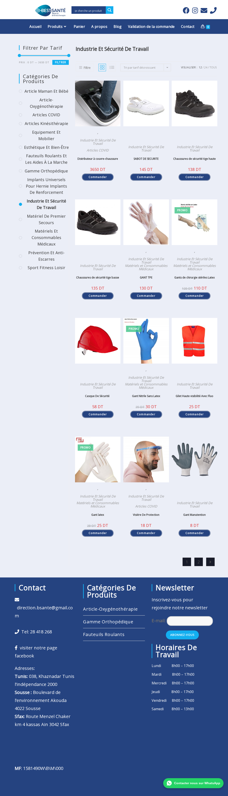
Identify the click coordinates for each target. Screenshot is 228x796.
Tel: (35, 632)
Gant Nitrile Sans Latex (146, 396)
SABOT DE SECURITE (146, 159)
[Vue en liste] (112, 67)
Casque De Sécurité (97, 396)
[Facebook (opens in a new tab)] (186, 10)
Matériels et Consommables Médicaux (146, 267)
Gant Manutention (194, 515)
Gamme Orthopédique (46, 171)
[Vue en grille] (102, 67)
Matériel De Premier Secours (46, 219)
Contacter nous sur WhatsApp (197, 783)
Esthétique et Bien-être (46, 147)
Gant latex (97, 515)
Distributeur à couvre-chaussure (97, 159)
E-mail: (159, 621)
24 (205, 67)
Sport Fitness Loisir (46, 267)
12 (200, 67)
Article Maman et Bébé (46, 91)
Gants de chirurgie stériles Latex (194, 277)
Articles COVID (98, 150)
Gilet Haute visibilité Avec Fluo (194, 396)
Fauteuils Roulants (103, 634)
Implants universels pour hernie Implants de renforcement (46, 186)
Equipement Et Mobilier (46, 135)
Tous (213, 67)
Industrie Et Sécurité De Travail (98, 142)
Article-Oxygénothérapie (46, 103)
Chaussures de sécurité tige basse (97, 277)
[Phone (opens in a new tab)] (213, 10)
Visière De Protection (146, 515)
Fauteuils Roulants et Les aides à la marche (46, 159)
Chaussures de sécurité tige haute (194, 159)
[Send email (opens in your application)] (204, 10)
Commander (98, 177)
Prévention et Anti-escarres (46, 256)
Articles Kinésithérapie (46, 123)
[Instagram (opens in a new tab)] (195, 10)
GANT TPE (146, 277)
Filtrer (60, 62)
